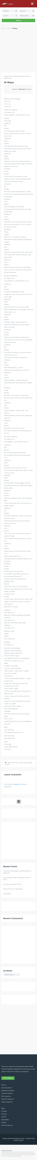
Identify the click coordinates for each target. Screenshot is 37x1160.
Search (18, 20)
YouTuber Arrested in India (12, 884)
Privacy (3, 1122)
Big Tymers (8, 78)
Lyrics (21, 762)
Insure (3, 1085)
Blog (8, 28)
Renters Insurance (7, 1099)
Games (3, 1117)
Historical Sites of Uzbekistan (13, 889)
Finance (4, 1114)
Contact (4, 1111)
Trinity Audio (21, 89)
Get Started (8, 1078)
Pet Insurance (6, 1096)
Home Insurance (7, 1093)
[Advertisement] (18, 53)
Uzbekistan (7, 894)
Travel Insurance (6, 1102)
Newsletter (5, 1120)
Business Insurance (7, 1090)
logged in (17, 784)
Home (3, 28)
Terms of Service (7, 1125)
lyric (17, 762)
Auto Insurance (6, 1088)
